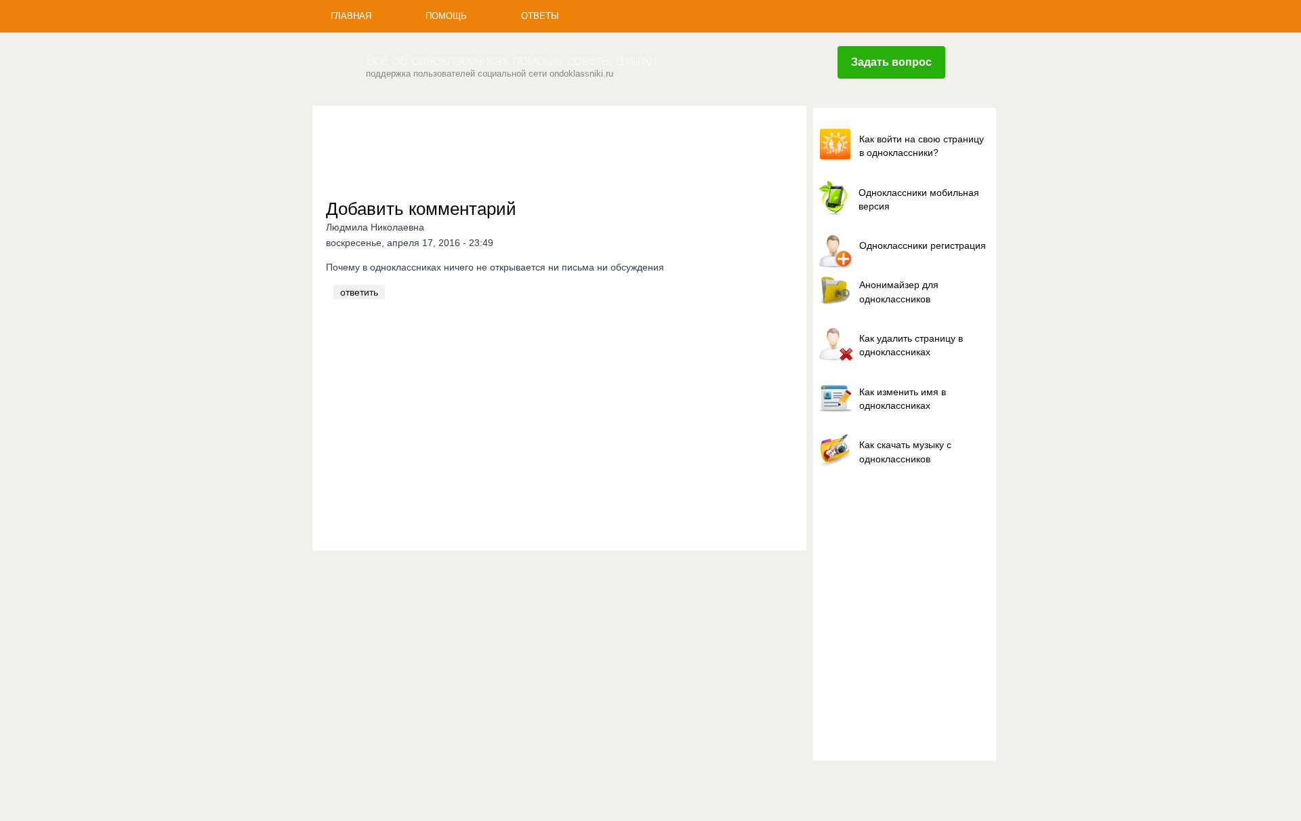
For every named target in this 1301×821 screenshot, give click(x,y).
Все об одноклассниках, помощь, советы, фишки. (513, 60)
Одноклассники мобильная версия (919, 199)
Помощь (446, 16)
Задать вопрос (891, 62)
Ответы (540, 16)
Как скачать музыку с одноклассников (905, 451)
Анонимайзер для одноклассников (898, 291)
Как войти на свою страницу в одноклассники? (921, 146)
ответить (359, 292)
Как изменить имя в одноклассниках (902, 398)
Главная (351, 16)
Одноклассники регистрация (922, 245)
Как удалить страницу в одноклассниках (911, 345)
